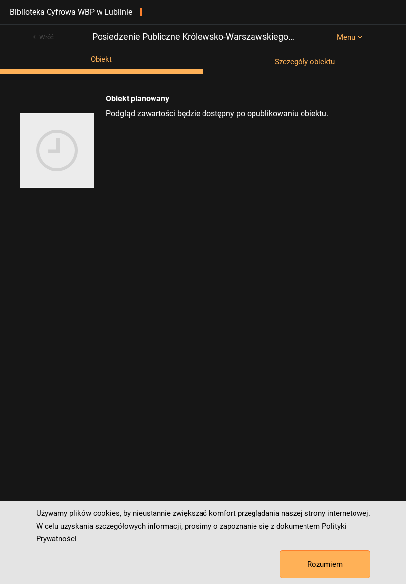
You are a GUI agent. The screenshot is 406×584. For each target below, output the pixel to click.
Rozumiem (325, 564)
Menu (346, 37)
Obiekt (101, 59)
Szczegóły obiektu (305, 61)
